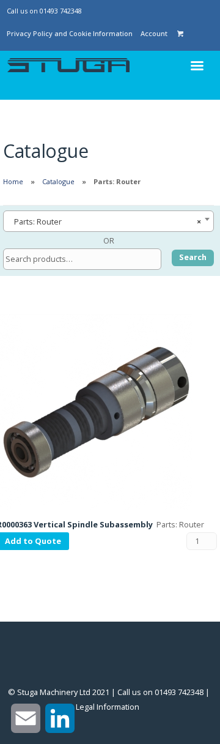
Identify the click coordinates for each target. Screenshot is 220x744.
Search (193, 256)
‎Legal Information (107, 706)
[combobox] (108, 221)
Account (154, 33)
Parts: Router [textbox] (105, 221)
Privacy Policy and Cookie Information (70, 33)
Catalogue (58, 181)
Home (13, 181)
